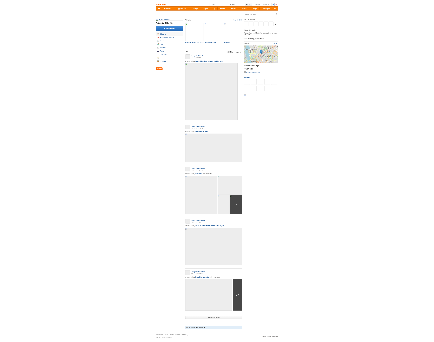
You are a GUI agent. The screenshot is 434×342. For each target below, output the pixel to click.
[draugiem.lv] (158, 8)
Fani (161, 44)
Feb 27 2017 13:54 (197, 58)
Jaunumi (163, 48)
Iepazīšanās (159, 335)
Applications (181, 8)
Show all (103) (237, 20)
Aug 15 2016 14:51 (197, 274)
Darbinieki (163, 54)
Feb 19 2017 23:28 (197, 128)
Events (222, 8)
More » (276, 44)
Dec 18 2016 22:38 (197, 170)
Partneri (162, 51)
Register (257, 4)
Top (214, 8)
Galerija (162, 41)
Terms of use (179, 335)
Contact (171, 335)
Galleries (167, 8)
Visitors (233, 8)
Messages (266, 8)
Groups (195, 8)
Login (248, 4)
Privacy (185, 335)
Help (166, 335)
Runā (162, 58)
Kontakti (163, 61)
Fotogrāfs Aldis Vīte (164, 23)
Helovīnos (227, 42)
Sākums (163, 34)
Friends (244, 8)
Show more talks (213, 317)
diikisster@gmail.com (253, 72)
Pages (205, 8)
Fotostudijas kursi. (210, 42)
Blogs (255, 8)
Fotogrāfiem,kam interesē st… (194, 42)
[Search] (275, 8)
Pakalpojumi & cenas (167, 37)
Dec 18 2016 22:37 (197, 222)
